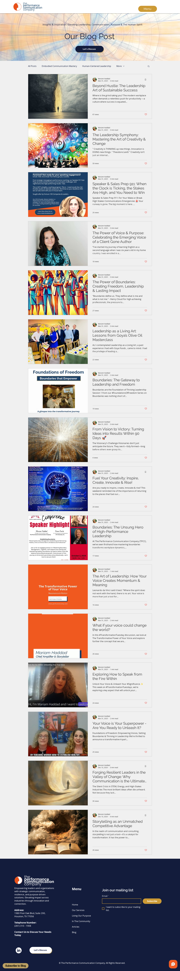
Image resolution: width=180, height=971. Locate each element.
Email (105, 896)
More (119, 66)
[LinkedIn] (19, 950)
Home (75, 904)
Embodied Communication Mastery (59, 66)
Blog (74, 932)
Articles (75, 926)
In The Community (81, 921)
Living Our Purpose (81, 915)
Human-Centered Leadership (96, 66)
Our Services (78, 910)
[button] (148, 66)
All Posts (32, 66)
